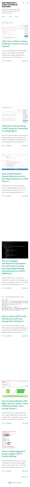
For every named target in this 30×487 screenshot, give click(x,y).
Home (3, 16)
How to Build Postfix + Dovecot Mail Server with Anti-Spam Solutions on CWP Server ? (15, 177)
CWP (10, 16)
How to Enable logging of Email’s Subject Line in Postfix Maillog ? (13, 453)
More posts (24, 477)
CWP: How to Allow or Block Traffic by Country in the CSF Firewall (15, 43)
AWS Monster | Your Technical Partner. (10, 4)
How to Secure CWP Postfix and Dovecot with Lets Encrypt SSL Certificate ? (14, 318)
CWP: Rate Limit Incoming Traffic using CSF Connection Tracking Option (15, 128)
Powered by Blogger (15, 482)
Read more (25, 61)
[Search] (23, 3)
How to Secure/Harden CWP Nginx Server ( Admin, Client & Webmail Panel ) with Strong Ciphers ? (15, 405)
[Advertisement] (15, 84)
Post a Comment (7, 61)
